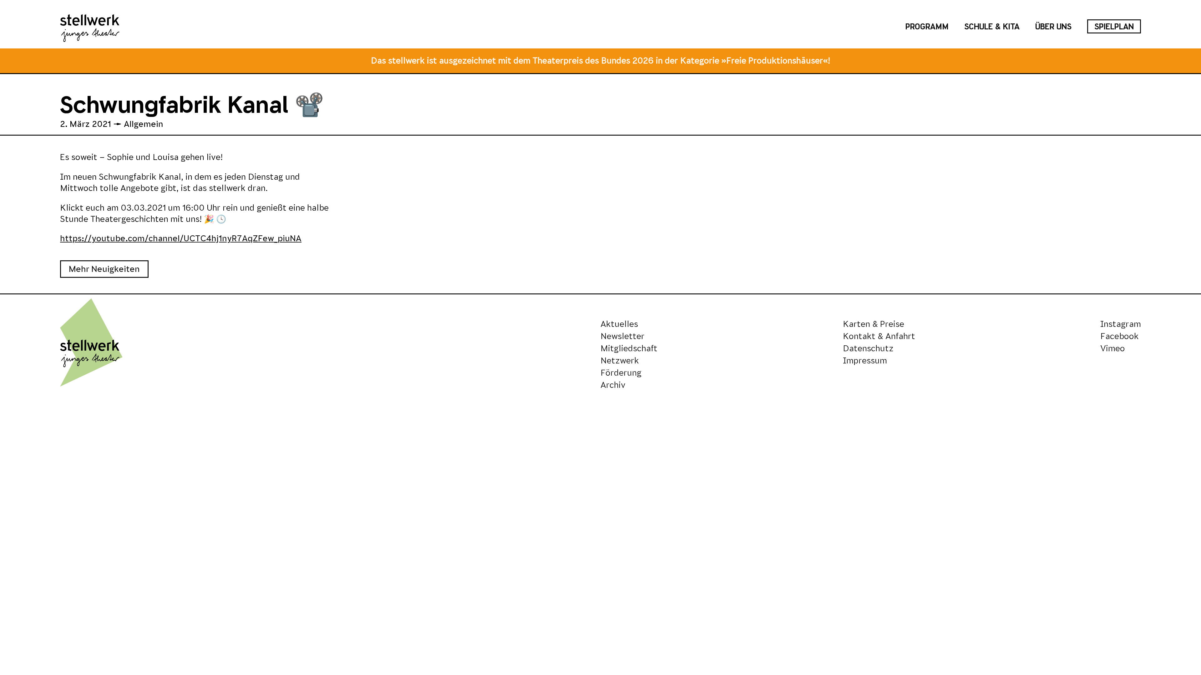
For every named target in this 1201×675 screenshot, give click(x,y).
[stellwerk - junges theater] (89, 26)
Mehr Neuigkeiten (104, 268)
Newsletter (622, 336)
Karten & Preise (873, 323)
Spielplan (1114, 26)
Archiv (613, 384)
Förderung (620, 372)
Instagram (1120, 323)
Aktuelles (619, 323)
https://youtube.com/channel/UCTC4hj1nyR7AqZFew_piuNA (181, 238)
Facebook (1119, 336)
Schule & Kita (992, 26)
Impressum (865, 360)
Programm (927, 26)
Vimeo (1112, 348)
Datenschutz (868, 348)
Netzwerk (619, 360)
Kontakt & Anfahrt (879, 336)
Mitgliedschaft (628, 348)
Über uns (1053, 26)
